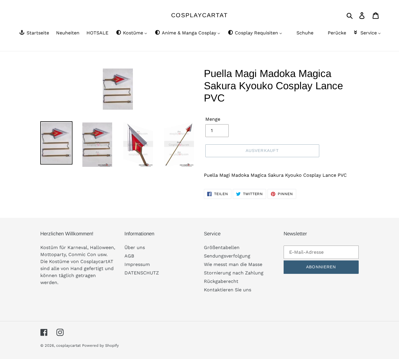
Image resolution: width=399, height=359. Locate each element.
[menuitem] (34, 33)
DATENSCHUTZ (141, 273)
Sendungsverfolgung (227, 256)
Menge (212, 119)
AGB (129, 256)
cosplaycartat (199, 15)
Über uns (134, 247)
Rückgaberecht (221, 281)
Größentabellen (222, 247)
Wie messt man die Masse (233, 264)
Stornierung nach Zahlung (233, 273)
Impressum (137, 264)
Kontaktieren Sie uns (227, 290)
